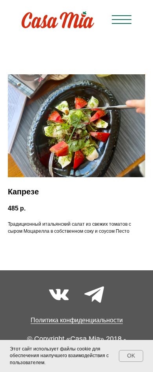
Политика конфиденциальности (77, 320)
